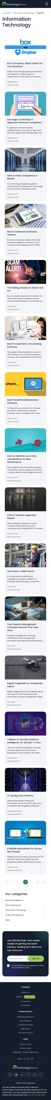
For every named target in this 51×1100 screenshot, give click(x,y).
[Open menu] (46, 4)
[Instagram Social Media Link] (28, 1074)
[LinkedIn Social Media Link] (34, 1074)
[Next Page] (44, 882)
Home (7, 13)
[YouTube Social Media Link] (16, 1074)
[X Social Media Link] (22, 1074)
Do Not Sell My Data (36, 1095)
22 (37, 882)
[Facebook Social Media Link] (10, 1074)
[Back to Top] (25, 1058)
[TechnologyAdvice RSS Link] (41, 1074)
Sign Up (35, 958)
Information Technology (23, 13)
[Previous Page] (7, 882)
